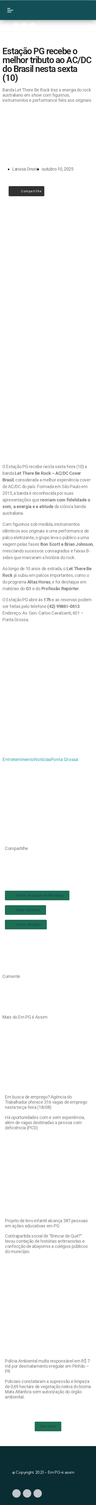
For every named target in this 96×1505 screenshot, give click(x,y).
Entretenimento (18, 759)
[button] (6, 858)
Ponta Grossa (64, 759)
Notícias (42, 759)
